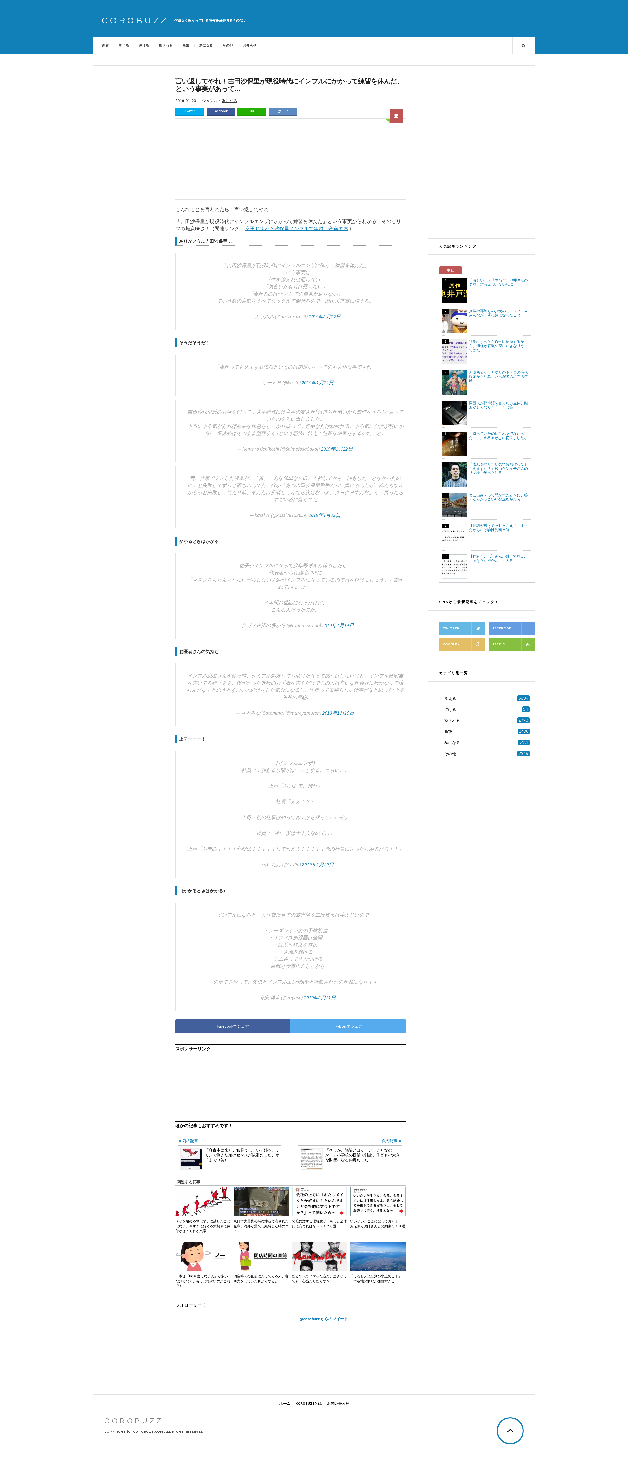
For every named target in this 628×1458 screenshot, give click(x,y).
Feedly (499, 644)
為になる (206, 45)
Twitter (190, 111)
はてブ (283, 111)
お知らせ (250, 45)
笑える (124, 45)
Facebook (221, 111)
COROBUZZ (135, 20)
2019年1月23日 (324, 515)
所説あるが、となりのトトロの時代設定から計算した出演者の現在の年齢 (498, 376)
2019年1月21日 (320, 997)
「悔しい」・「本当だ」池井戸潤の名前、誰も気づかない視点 (498, 282)
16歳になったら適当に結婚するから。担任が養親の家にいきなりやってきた (498, 345)
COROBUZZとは (309, 1403)
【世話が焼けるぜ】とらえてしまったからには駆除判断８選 (498, 527)
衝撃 (186, 45)
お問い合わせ (338, 1403)
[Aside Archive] (396, 116)
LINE (252, 111)
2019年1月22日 (325, 316)
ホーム (285, 1403)
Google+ (451, 644)
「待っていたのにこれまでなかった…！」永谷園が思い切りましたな (498, 435)
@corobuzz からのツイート (324, 1318)
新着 (105, 45)
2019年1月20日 (318, 864)
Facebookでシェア (233, 1026)
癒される (166, 45)
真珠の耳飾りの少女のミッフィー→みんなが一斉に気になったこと (498, 313)
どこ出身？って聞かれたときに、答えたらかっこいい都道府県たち (498, 497)
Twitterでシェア (348, 1026)
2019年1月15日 (338, 713)
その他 (228, 45)
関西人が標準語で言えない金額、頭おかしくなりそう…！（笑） (498, 405)
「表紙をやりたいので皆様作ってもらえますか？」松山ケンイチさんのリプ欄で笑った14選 (498, 468)
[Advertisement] (290, 162)
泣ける (144, 45)
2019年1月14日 (338, 625)
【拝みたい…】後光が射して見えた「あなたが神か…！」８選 (498, 558)
